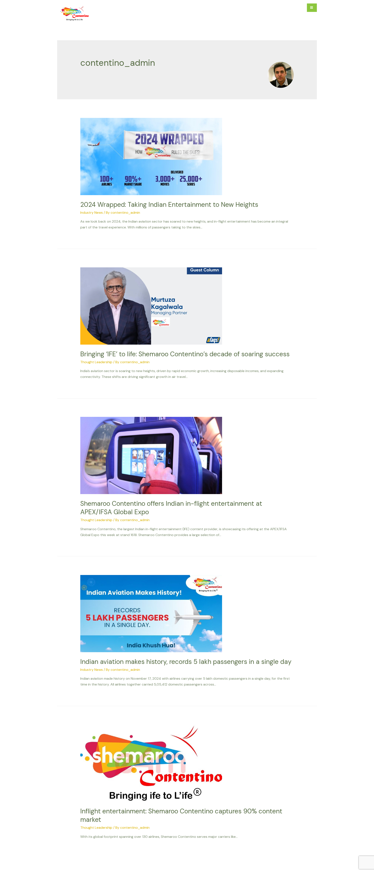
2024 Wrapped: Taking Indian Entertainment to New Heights (169, 204)
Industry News (91, 212)
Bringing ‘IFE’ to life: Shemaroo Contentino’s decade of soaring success (185, 354)
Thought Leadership (96, 362)
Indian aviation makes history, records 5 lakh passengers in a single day (186, 661)
